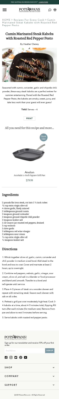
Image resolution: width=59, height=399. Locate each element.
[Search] (49, 10)
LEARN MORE (43, 2)
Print (29, 118)
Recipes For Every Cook (29, 20)
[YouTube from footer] (25, 357)
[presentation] (29, 2)
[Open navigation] (5, 10)
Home (6, 20)
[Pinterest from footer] (20, 357)
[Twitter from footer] (15, 357)
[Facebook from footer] (6, 357)
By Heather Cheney (29, 44)
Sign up (49, 351)
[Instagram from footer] (10, 357)
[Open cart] (54, 9)
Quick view (43, 138)
